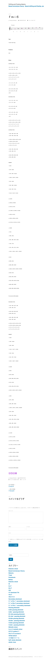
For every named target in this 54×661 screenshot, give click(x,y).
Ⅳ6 (10, 590)
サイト (10, 533)
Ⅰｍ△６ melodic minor (14, 479)
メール (28, 526)
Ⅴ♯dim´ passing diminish (16, 625)
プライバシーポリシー (38, 656)
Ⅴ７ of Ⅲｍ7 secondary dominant (19, 603)
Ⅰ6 (9, 584)
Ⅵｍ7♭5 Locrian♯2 (15, 633)
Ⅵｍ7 (10, 594)
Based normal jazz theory (16, 6)
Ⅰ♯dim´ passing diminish (16, 612)
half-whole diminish (15, 640)
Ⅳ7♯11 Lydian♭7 (14, 631)
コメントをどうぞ (31, 20)
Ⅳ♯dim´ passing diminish (17, 620)
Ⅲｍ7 (10, 588)
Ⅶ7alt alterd (13, 635)
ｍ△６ (24, 479)
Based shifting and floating (33, 6)
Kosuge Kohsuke (13, 20)
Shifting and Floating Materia (17, 4)
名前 (10, 526)
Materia (11, 573)
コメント (11, 510)
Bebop (11, 579)
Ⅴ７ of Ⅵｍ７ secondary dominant (19, 605)
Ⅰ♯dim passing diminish (16, 610)
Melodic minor (13, 627)
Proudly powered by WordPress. (26, 656)
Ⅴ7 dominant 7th (14, 592)
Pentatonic (12, 577)
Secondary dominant (15, 599)
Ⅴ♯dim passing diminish (16, 623)
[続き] (43, 6)
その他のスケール (14, 638)
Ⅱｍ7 (10, 586)
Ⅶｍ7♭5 (12, 597)
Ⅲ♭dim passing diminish (17, 614)
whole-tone (12, 642)
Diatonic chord (13, 569)
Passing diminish (14, 607)
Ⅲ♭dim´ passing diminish (17, 616)
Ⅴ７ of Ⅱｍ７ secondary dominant (19, 601)
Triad (10, 575)
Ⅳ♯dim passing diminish (16, 618)
